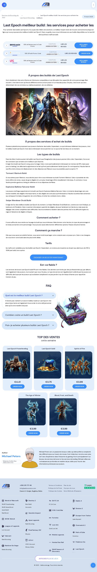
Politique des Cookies (55, 491)
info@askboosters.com (28, 488)
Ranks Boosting (6, 549)
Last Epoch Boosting (27, 18)
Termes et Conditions (55, 485)
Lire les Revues (64, 45)
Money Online (29, 547)
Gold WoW (5, 510)
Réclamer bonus (84, 61)
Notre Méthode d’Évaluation (72, 491)
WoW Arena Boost (7, 507)
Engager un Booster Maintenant (48, 257)
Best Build (28, 504)
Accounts (28, 507)
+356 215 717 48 (26, 485)
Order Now (85, 53)
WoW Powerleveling (8, 504)
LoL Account (6, 530)
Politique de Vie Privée (55, 488)
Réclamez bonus (84, 45)
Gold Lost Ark (53, 528)
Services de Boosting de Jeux (10, 17)
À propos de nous (69, 488)
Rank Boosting (6, 539)
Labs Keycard (77, 519)
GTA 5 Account (30, 544)
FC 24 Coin (52, 504)
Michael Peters (11, 456)
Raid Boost (5, 513)
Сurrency (75, 536)
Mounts (27, 534)
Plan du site (67, 485)
